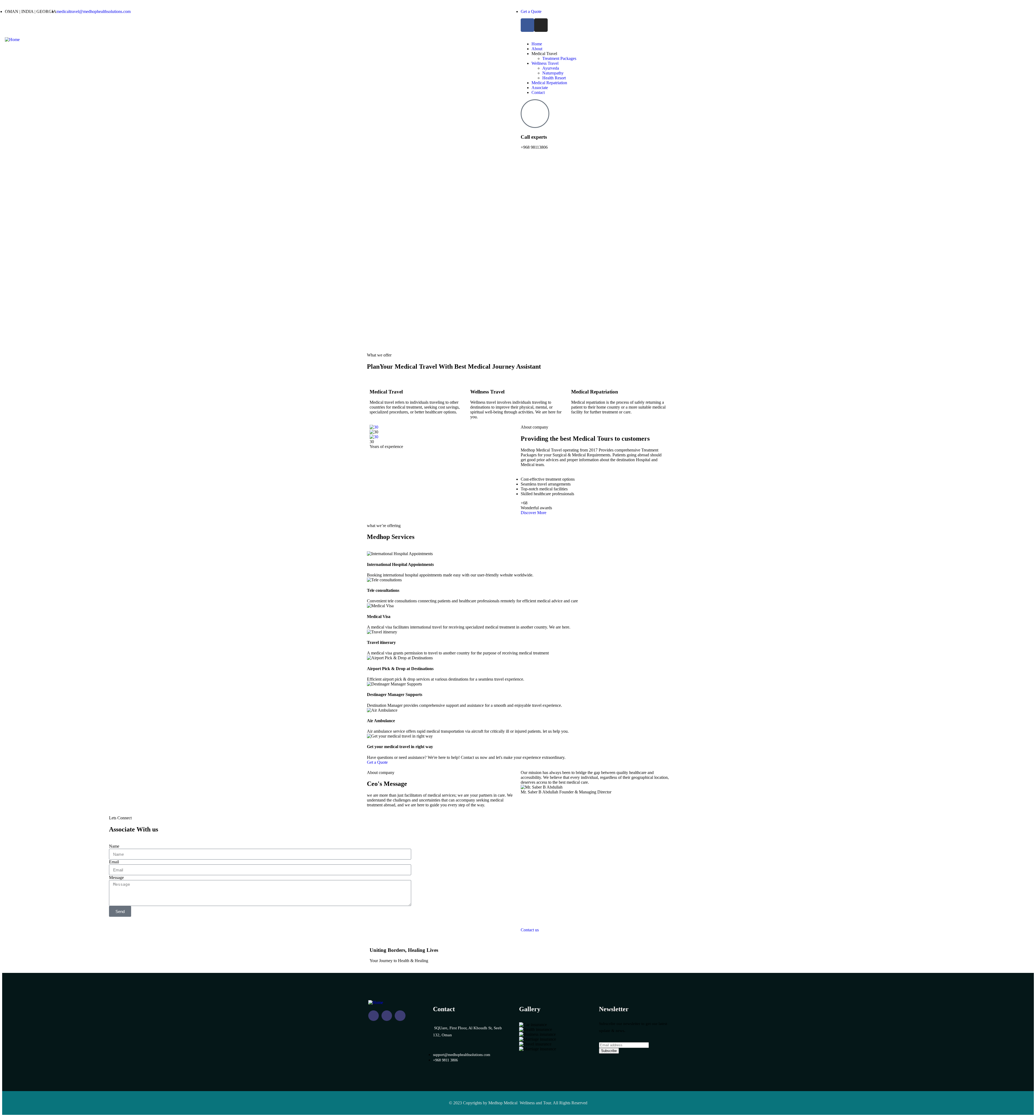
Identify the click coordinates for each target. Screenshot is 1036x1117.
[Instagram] (541, 25)
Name (114, 846)
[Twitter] (400, 1015)
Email (114, 862)
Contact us (530, 930)
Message (116, 877)
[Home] (12, 39)
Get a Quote (377, 762)
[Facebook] (527, 25)
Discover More (533, 512)
